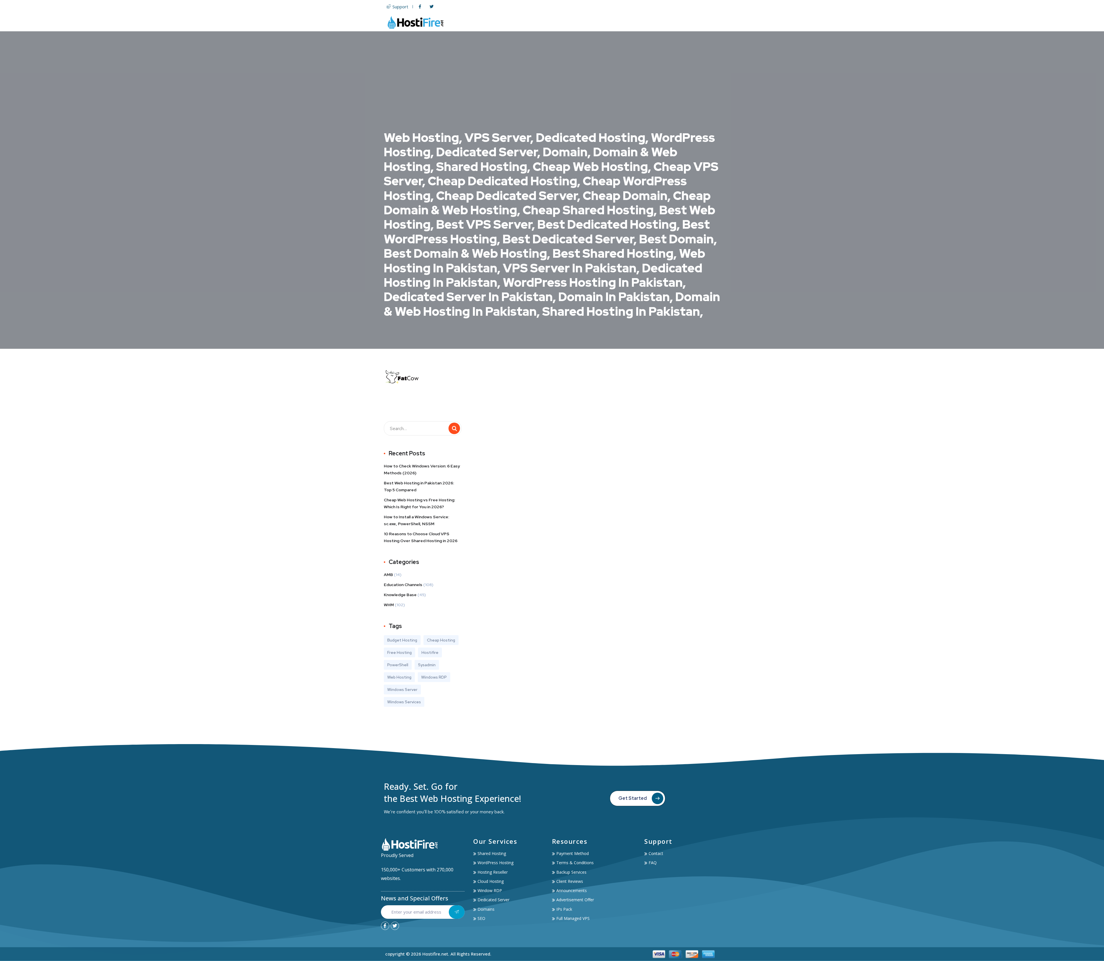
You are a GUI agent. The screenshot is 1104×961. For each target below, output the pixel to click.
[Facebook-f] (385, 926)
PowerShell (397, 664)
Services (647, 22)
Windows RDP (434, 677)
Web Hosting (542, 22)
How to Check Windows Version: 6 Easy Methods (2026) (422, 469)
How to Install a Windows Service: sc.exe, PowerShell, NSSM (416, 520)
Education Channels (403, 584)
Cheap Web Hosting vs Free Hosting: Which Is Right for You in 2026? (419, 503)
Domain (607, 22)
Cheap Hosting (441, 640)
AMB (388, 574)
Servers (577, 22)
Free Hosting (399, 652)
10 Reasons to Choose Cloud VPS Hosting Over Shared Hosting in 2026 (420, 537)
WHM (389, 604)
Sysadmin (427, 664)
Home (515, 22)
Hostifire (429, 652)
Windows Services (404, 701)
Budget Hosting (402, 640)
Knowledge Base (400, 594)
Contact (709, 22)
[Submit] (457, 912)
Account (678, 22)
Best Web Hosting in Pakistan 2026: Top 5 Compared (419, 486)
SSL (627, 22)
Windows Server (402, 689)
